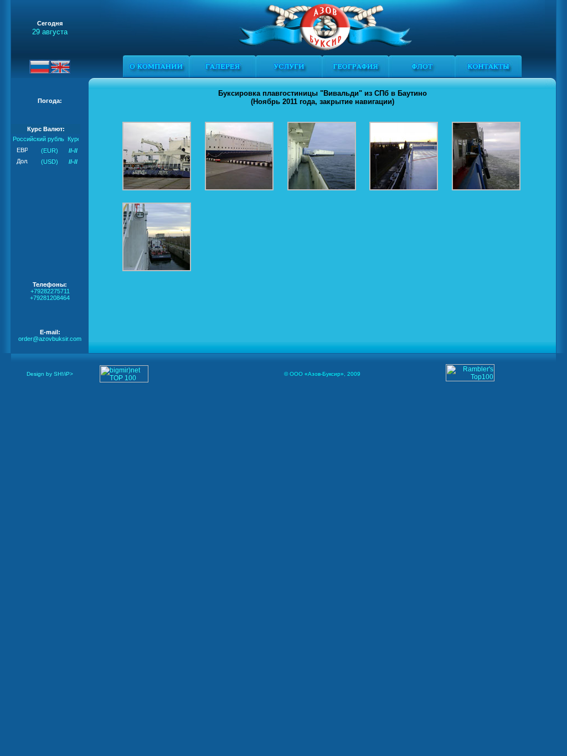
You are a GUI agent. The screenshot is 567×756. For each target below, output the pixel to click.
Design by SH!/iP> (50, 374)
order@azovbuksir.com (49, 338)
